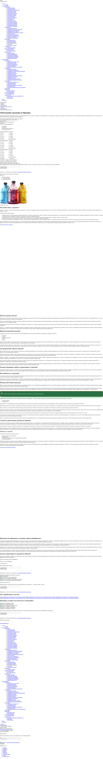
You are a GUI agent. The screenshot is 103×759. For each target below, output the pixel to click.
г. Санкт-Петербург (6, 754)
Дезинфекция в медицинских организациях (16, 71)
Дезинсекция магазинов (12, 63)
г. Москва (4, 751)
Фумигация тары (10, 91)
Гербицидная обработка (12, 54)
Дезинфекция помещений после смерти (15, 32)
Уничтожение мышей (11, 41)
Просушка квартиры (11, 50)
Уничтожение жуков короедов (13, 10)
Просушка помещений (9, 48)
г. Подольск (4, 753)
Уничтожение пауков (11, 20)
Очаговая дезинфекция (12, 36)
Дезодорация (7, 46)
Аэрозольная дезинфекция (12, 34)
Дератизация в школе (11, 83)
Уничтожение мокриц (11, 15)
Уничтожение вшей (11, 8)
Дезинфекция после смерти (12, 31)
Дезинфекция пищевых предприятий (14, 75)
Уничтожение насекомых (12, 26)
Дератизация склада (11, 86)
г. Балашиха (4, 748)
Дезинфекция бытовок (11, 69)
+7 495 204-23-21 (3, 105)
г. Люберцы (4, 749)
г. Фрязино (4, 747)
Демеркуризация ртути (12, 58)
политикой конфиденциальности (13, 742)
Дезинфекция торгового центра (13, 78)
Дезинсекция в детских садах (13, 61)
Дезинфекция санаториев (12, 76)
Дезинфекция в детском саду (13, 70)
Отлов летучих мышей (11, 45)
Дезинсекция (7, 6)
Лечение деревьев (10, 53)
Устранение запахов (11, 47)
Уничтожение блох (11, 7)
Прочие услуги (8, 51)
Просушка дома (10, 49)
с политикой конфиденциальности (24, 172)
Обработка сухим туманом (12, 37)
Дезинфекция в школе (11, 72)
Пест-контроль (10, 98)
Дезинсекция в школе (11, 62)
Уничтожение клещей (11, 11)
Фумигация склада (11, 90)
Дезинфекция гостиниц (12, 73)
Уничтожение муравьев (12, 17)
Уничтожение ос (10, 19)
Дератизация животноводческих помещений (16, 87)
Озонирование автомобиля (12, 56)
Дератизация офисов (11, 84)
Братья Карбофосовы (4, 623)
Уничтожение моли (11, 16)
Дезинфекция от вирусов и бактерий (14, 29)
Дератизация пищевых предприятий (14, 85)
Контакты (4, 100)
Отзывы (6, 4)
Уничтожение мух (11, 18)
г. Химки (4, 755)
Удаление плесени (11, 33)
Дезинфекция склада (11, 77)
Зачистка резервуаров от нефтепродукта (15, 96)
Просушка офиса (10, 93)
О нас (3, 3)
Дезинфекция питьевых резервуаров (14, 79)
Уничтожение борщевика (12, 55)
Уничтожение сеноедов (12, 21)
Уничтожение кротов (11, 42)
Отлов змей (9, 44)
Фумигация (7, 89)
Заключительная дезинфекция (13, 35)
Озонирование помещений (12, 57)
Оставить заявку (3, 167)
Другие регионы (5, 756)
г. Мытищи (4, 752)
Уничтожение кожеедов (12, 13)
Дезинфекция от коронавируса (13, 30)
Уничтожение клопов (11, 12)
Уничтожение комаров (11, 14)
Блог (3, 99)
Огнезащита (9, 97)
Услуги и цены (5, 5)
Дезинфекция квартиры (12, 28)
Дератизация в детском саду (13, 82)
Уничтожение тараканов (12, 22)
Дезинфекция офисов (11, 74)
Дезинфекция (7, 27)
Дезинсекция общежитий (12, 64)
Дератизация (7, 39)
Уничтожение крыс (11, 40)
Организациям (5, 59)
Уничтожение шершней (12, 25)
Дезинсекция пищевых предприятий (14, 67)
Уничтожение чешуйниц (12, 24)
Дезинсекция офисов (11, 65)
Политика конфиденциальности (6, 729)
